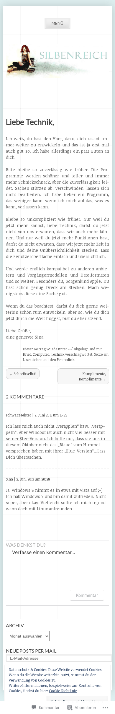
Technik (57, 354)
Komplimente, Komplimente (92, 376)
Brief (27, 354)
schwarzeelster (18, 415)
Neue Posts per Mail (31, 650)
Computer (41, 354)
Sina (9, 479)
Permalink (65, 359)
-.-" (70, 349)
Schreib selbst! (22, 373)
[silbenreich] (57, 76)
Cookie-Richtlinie (63, 690)
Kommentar (87, 595)
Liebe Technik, (30, 122)
